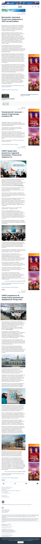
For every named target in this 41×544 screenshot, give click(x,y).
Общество (23, 12)
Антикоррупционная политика (6, 527)
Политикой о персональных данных (15, 540)
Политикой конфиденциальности (26, 540)
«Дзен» (12, 89)
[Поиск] (32, 6)
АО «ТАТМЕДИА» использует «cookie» (7, 529)
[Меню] (38, 7)
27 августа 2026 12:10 (21, 292)
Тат (7, 6)
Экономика (23, 146)
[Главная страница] (20, 7)
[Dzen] (26, 484)
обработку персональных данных (33, 539)
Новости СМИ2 (5, 103)
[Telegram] (15, 484)
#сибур (3, 289)
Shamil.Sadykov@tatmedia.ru (6, 536)
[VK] (3, 483)
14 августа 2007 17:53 (21, 14)
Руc (2, 6)
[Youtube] (37, 484)
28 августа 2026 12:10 (21, 147)
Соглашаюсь (20, 542)
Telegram (16, 89)
